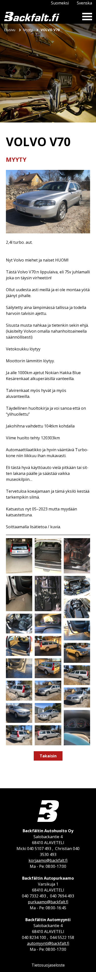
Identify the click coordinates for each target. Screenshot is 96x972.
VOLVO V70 (50, 29)
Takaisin (48, 756)
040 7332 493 (34, 896)
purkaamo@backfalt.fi (48, 902)
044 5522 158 (62, 937)
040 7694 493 (62, 896)
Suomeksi (60, 3)
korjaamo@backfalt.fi (48, 860)
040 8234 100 (34, 937)
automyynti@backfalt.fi (48, 943)
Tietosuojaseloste (48, 965)
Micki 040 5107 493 (33, 848)
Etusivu (10, 29)
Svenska (84, 3)
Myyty (28, 29)
